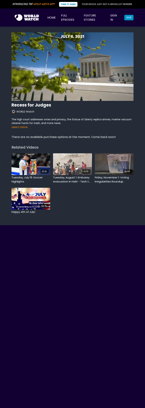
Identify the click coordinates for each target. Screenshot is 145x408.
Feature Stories (90, 17)
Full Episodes (67, 17)
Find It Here (68, 4)
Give (129, 17)
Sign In (113, 17)
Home (51, 18)
